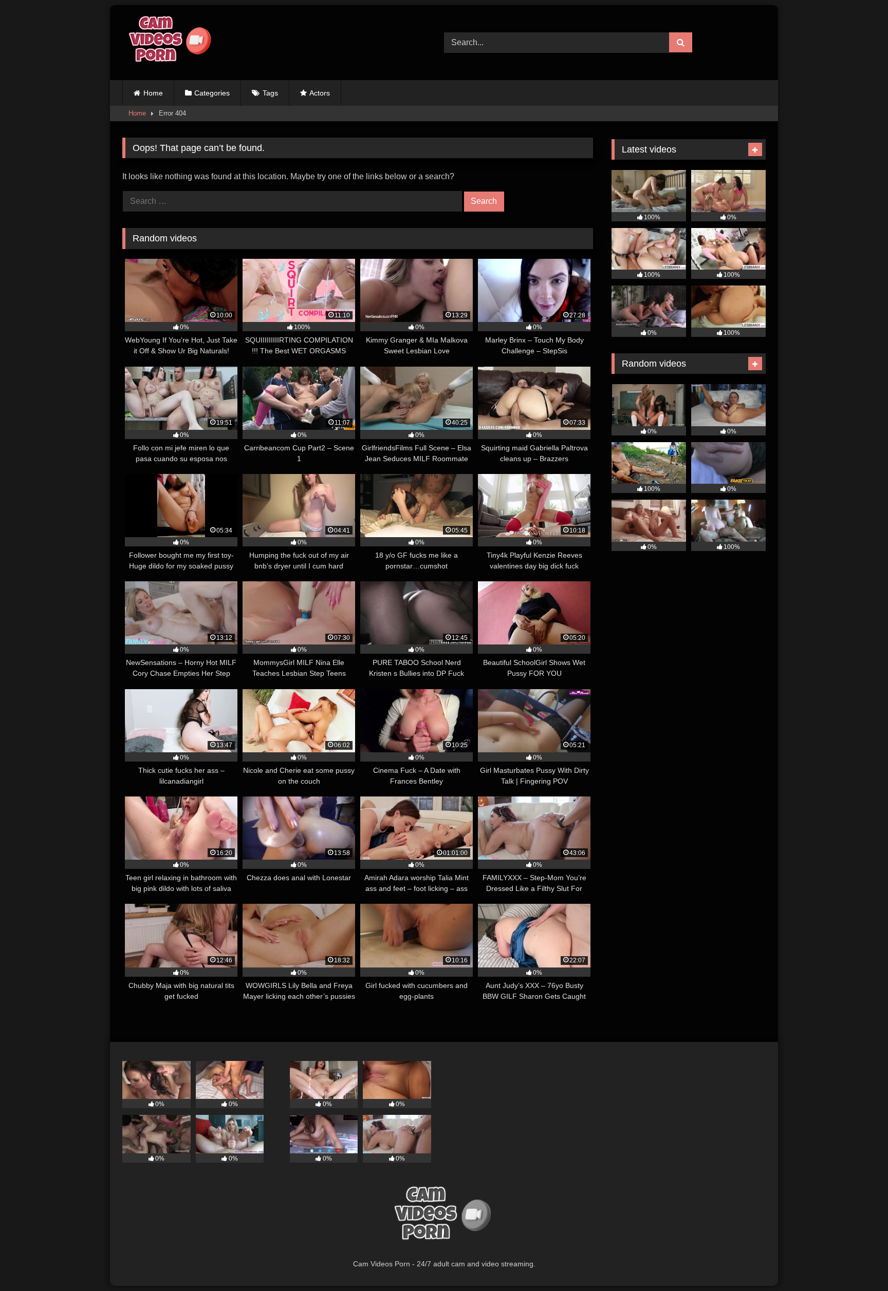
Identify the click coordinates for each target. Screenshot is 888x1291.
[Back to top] (856, 1260)
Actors (319, 93)
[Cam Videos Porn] (168, 42)
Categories (212, 93)
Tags (270, 93)
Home (153, 93)
